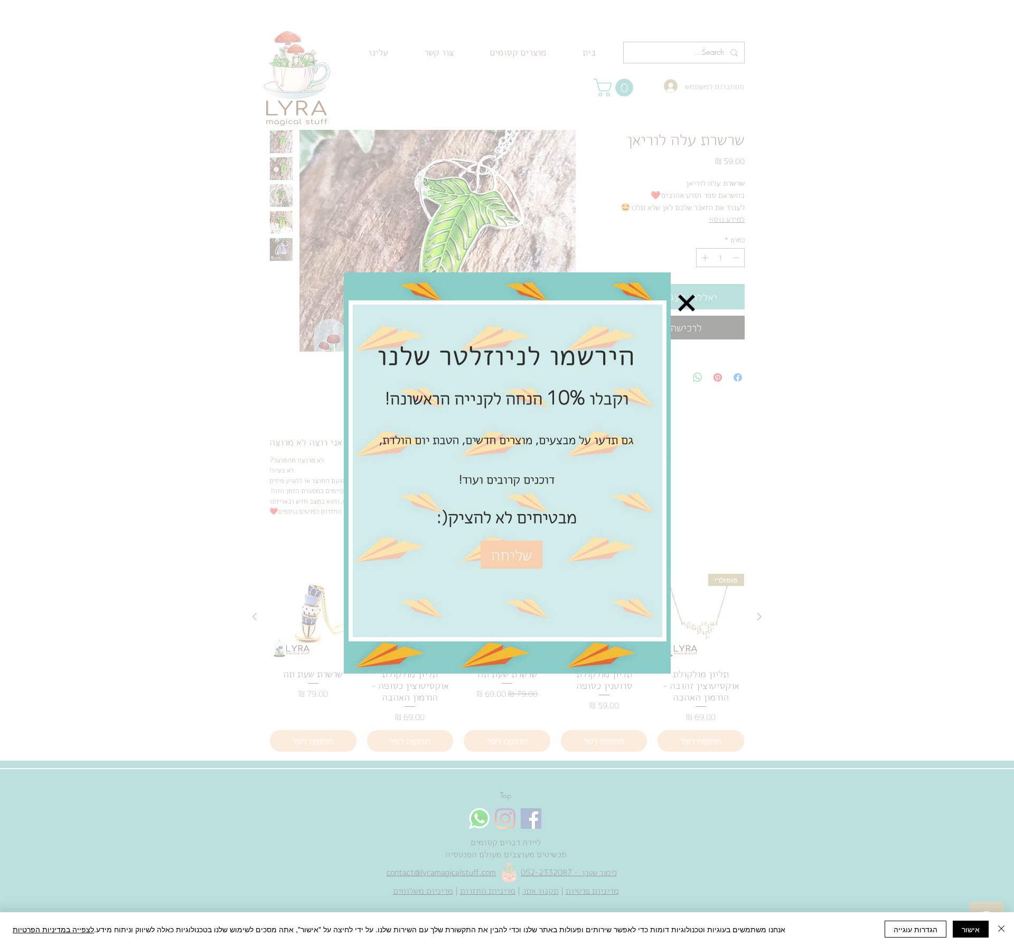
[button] (686, 244)
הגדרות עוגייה (915, 929)
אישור (971, 929)
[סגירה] (1001, 929)
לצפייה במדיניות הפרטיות (53, 929)
